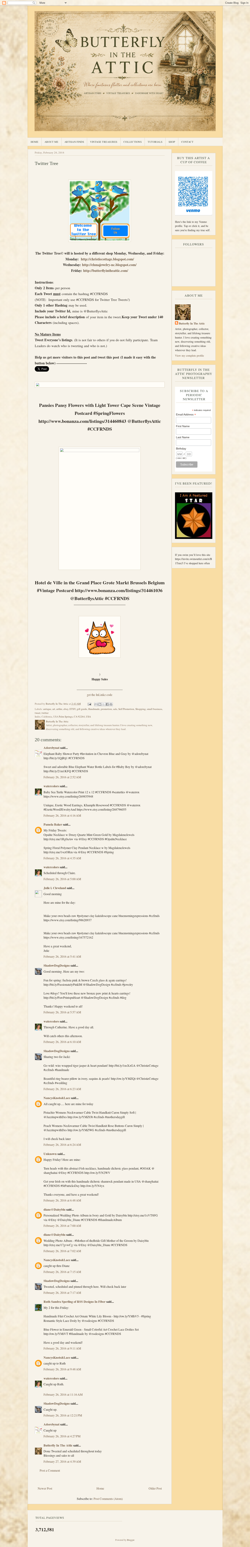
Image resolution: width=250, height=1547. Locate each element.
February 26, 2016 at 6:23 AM (62, 1089)
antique (47, 709)
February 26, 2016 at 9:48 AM (62, 1369)
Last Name (182, 437)
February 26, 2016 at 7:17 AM (62, 1292)
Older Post (155, 1488)
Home (34, 142)
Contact (187, 142)
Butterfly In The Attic (58, 1445)
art (53, 709)
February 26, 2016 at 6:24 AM (62, 1144)
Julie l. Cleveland (55, 888)
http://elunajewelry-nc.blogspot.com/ (109, 264)
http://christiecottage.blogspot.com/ (107, 259)
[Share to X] (103, 704)
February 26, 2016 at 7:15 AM (62, 1272)
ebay (65, 709)
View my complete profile (189, 355)
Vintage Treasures (103, 142)
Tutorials (155, 142)
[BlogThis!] (100, 704)
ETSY (73, 709)
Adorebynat (51, 747)
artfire (59, 709)
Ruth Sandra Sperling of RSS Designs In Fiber (74, 1301)
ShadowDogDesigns (57, 965)
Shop (172, 142)
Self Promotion (126, 709)
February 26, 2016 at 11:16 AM (63, 1394)
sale (115, 709)
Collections (132, 142)
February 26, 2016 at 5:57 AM (62, 1012)
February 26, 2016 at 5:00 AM (62, 879)
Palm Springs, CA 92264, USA (75, 716)
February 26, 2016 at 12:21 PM (63, 1415)
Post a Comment (50, 1470)
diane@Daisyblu (54, 1209)
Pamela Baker (53, 824)
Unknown (50, 1153)
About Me (51, 142)
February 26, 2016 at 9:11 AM (62, 1348)
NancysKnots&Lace (57, 1098)
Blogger (130, 1539)
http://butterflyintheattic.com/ (105, 270)
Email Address (186, 414)
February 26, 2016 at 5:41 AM (62, 956)
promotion (106, 709)
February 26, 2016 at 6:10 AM (62, 1042)
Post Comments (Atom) (108, 1499)
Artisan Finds (74, 142)
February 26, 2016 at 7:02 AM (62, 1251)
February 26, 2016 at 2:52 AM (62, 777)
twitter (45, 713)
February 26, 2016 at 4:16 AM (62, 815)
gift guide (82, 709)
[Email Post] (89, 703)
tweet (37, 713)
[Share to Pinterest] (111, 704)
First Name (183, 426)
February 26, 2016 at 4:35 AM (62, 858)
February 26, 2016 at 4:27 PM (62, 1436)
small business (154, 709)
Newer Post (45, 1488)
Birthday (181, 448)
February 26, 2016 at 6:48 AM (62, 1200)
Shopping (140, 709)
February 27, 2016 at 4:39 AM (62, 1461)
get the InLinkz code (99, 695)
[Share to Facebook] (107, 704)
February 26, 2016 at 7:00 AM (62, 1225)
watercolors (51, 786)
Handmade (94, 709)
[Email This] (96, 704)
